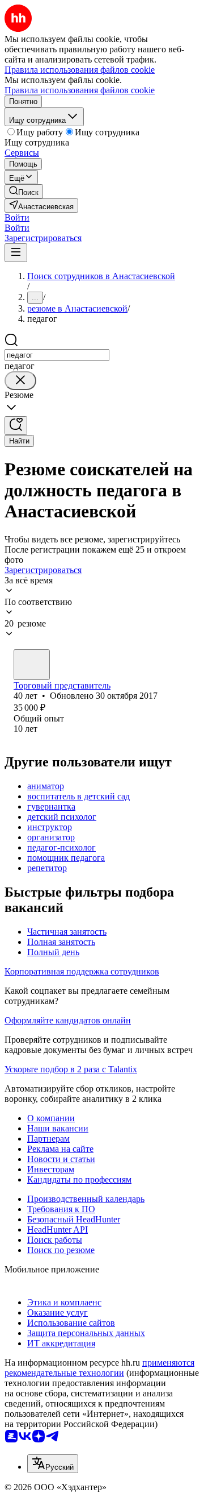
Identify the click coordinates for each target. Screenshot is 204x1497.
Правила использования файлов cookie (80, 90)
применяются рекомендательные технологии (99, 1368)
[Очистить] (20, 380)
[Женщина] (32, 664)
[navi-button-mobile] (16, 252)
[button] (17, 217)
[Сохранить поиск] (16, 425)
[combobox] (57, 355)
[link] (24, 191)
